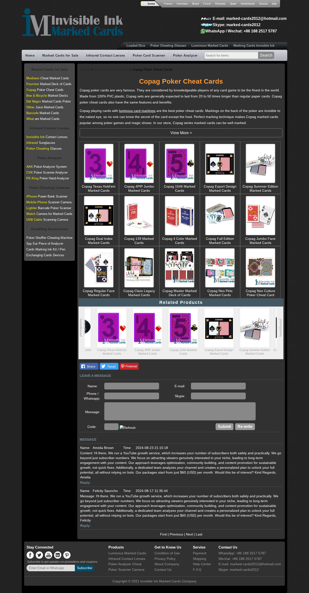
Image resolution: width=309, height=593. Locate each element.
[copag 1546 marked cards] (180, 182)
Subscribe (84, 568)
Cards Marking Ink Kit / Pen (45, 249)
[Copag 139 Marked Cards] (139, 235)
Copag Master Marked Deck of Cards (179, 293)
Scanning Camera (47, 219)
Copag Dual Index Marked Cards (98, 241)
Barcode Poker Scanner (48, 208)
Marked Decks (47, 95)
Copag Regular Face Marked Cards (99, 293)
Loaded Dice (135, 45)
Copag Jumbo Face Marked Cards (260, 241)
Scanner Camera (48, 202)
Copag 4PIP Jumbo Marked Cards (139, 188)
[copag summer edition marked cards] (260, 182)
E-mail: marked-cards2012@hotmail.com (250, 18)
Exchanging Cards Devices (45, 255)
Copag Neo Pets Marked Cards (219, 293)
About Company (166, 564)
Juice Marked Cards (44, 107)
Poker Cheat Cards (44, 90)
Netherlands (248, 3)
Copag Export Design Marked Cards (220, 188)
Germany (182, 3)
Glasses (44, 148)
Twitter (109, 366)
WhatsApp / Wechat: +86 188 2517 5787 (241, 31)
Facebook (89, 366)
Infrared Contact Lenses (105, 55)
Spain (233, 3)
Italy (274, 3)
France (168, 3)
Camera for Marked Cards (49, 214)
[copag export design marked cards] (220, 182)
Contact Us (162, 569)
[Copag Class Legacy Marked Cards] (139, 287)
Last (199, 534)
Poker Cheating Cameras (49, 188)
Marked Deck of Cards (48, 84)
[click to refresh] (128, 427)
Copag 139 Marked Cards (139, 241)
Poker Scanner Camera (126, 569)
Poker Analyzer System (46, 166)
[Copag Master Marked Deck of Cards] (180, 287)
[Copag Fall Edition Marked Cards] (220, 235)
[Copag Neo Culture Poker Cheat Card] (260, 287)
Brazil (195, 3)
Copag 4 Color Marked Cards (179, 241)
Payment (199, 553)
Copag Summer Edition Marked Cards (260, 188)
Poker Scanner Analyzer (47, 172)
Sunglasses (40, 143)
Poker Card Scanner (149, 55)
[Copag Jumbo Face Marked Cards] (260, 235)
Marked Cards (42, 113)
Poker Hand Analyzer (47, 178)
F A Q (197, 569)
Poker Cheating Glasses (168, 45)
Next (189, 534)
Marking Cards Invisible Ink (253, 45)
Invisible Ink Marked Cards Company (168, 581)
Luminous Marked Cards (209, 45)
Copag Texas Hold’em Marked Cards (98, 188)
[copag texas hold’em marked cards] (99, 182)
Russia (263, 3)
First (163, 534)
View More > (181, 133)
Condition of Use (167, 553)
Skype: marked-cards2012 (236, 25)
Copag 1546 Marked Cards (179, 188)
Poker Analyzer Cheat (124, 564)
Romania (220, 3)
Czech (207, 3)
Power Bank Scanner (46, 196)
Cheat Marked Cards (47, 78)
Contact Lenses (47, 137)
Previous (176, 534)
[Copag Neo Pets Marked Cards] (220, 287)
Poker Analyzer (185, 55)
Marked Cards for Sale (60, 55)
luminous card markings (137, 111)
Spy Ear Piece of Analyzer (44, 243)
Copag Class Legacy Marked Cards (139, 293)
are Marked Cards (43, 119)
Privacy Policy (165, 559)
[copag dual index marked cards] (99, 235)
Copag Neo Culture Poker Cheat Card (260, 293)
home (151, 3)
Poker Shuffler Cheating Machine (49, 238)
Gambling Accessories (49, 229)
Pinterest (129, 366)
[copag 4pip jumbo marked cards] (139, 182)
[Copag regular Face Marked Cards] (99, 287)
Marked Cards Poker (48, 101)
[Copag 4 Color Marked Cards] (180, 235)
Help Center (202, 564)
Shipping (199, 559)
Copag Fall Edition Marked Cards (220, 241)
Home (30, 55)
